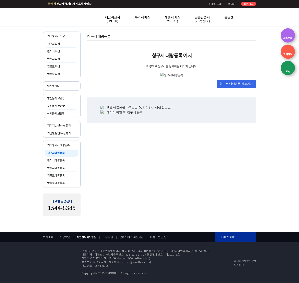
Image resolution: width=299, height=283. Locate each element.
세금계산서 (112, 18)
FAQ (288, 71)
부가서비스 (142, 17)
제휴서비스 (172, 18)
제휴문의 (287, 37)
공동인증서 (202, 18)
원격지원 (287, 54)
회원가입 (248, 3)
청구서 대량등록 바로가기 (236, 83)
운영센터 (230, 17)
